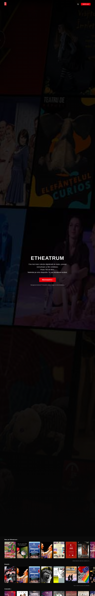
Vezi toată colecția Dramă (82, 585)
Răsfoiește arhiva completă (82, 560)
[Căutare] (78, 4)
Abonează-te (47, 280)
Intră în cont (86, 4)
